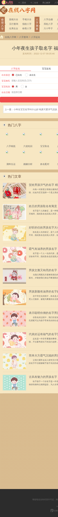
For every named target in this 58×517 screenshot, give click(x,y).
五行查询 (13, 23)
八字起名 (35, 37)
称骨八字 (26, 28)
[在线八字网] (18, 10)
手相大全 (26, 19)
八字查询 (23, 37)
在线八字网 (10, 37)
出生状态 (6, 74)
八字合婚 (48, 19)
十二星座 (22, 2)
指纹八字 (26, 23)
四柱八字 (48, 23)
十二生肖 (34, 2)
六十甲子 (48, 28)
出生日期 (6, 92)
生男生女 (13, 28)
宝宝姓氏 (6, 80)
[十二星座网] (7, 2)
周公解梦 (46, 2)
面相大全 (13, 19)
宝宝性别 (6, 86)
